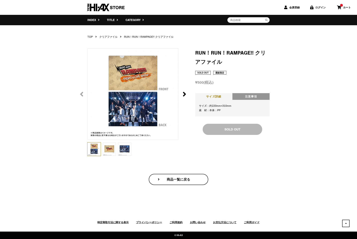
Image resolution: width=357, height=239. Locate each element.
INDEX (92, 20)
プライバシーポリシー (149, 222)
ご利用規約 (176, 222)
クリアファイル (108, 36)
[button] (184, 94)
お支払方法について (225, 222)
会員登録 (294, 7)
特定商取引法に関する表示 (113, 222)
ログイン (320, 7)
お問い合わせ (198, 222)
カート (347, 7)
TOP (90, 36)
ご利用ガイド (252, 222)
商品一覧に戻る (178, 179)
